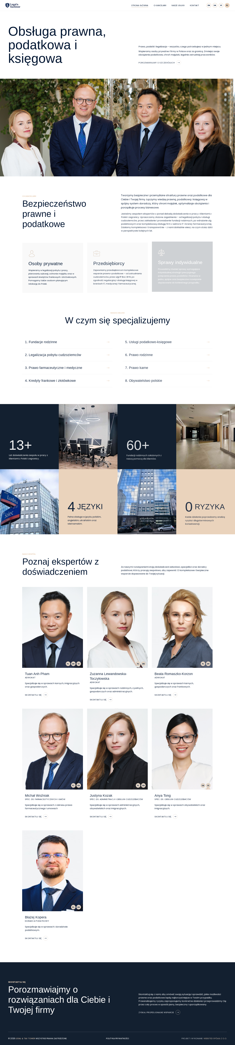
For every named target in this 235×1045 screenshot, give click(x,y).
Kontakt (194, 5)
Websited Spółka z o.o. (215, 1038)
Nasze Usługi (178, 5)
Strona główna (139, 5)
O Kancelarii (160, 5)
